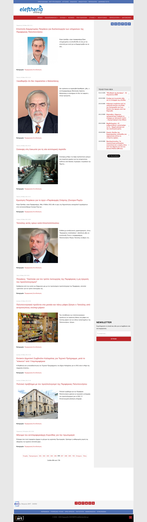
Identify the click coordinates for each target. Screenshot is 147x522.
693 (48, 456)
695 (55, 456)
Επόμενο (79, 456)
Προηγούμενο (33, 456)
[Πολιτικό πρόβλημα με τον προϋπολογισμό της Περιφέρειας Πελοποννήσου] (38, 404)
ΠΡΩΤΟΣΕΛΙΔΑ (43, 1)
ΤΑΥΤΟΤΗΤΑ (80, 511)
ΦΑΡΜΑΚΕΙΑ (45, 511)
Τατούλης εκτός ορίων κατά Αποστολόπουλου (37, 223)
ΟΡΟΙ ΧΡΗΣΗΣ (69, 511)
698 (66, 456)
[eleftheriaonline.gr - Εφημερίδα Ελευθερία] (31, 9)
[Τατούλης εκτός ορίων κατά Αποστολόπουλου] (38, 245)
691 (40, 456)
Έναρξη (25, 456)
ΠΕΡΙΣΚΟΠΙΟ (92, 1)
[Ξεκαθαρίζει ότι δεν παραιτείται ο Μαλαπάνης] (38, 109)
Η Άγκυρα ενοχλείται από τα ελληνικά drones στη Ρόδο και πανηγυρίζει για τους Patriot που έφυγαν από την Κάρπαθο (116, 107)
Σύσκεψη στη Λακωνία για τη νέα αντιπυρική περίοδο (41, 149)
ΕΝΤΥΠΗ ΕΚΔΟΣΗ (55, 1)
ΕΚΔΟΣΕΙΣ (73, 1)
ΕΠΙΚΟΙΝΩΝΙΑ (101, 511)
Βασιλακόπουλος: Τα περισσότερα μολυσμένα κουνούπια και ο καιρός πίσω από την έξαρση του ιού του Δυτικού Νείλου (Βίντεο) (116, 145)
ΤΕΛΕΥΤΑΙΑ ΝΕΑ (106, 89)
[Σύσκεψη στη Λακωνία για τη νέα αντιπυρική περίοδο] (38, 169)
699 (69, 456)
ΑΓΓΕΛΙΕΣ (65, 1)
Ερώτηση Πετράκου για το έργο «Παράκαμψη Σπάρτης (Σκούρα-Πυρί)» (49, 200)
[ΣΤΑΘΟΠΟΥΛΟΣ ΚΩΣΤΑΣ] (19, 518)
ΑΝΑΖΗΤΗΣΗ (82, 1)
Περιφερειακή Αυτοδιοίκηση (33, 69)
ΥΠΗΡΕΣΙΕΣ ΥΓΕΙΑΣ (57, 511)
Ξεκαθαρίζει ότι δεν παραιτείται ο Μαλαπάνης (37, 81)
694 (51, 456)
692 (44, 456)
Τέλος (85, 456)
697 (62, 456)
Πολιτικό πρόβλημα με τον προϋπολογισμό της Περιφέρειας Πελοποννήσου (51, 384)
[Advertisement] (113, 206)
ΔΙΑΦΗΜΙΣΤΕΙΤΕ (103, 1)
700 (73, 456)
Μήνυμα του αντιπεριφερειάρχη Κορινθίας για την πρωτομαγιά (45, 435)
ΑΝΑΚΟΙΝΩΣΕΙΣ (90, 511)
